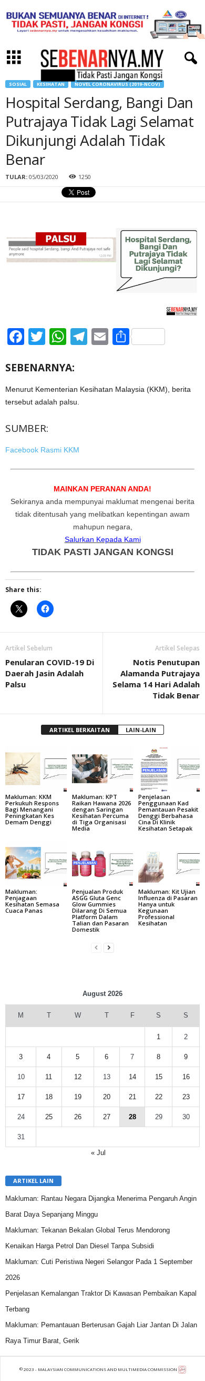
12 (77, 1077)
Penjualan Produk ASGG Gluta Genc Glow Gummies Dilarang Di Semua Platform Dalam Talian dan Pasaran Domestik (100, 910)
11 (48, 1077)
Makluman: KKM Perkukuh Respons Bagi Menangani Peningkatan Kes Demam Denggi (32, 809)
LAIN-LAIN (141, 730)
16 (186, 1077)
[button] (188, 58)
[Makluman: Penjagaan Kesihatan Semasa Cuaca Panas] (36, 863)
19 (77, 1097)
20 (106, 1097)
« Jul (98, 1153)
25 (49, 1117)
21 (132, 1097)
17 (21, 1097)
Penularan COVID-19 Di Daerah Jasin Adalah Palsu (49, 673)
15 (158, 1077)
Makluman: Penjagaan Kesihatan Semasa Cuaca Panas (32, 900)
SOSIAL (18, 84)
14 (132, 1077)
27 (106, 1117)
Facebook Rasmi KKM (42, 450)
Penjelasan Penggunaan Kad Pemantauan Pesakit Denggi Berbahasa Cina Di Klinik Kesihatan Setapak (168, 812)
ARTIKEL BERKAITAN (79, 730)
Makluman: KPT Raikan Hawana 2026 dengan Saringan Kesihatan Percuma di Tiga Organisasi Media (101, 812)
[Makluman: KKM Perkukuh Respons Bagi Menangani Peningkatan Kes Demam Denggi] (36, 769)
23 (186, 1097)
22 (158, 1097)
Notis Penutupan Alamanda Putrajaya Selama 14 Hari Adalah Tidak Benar (156, 679)
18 (49, 1097)
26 (77, 1117)
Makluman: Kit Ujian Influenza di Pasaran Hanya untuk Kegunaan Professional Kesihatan (168, 907)
